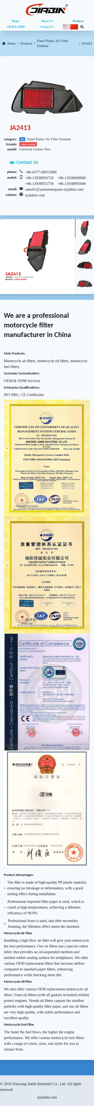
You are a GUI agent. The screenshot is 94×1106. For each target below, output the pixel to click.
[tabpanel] (37, 256)
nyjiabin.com (35, 195)
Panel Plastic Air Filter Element (52, 43)
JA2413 (87, 43)
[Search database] (82, 27)
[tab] (84, 228)
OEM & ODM (16, 27)
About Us (47, 21)
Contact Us (47, 27)
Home (15, 21)
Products (78, 21)
